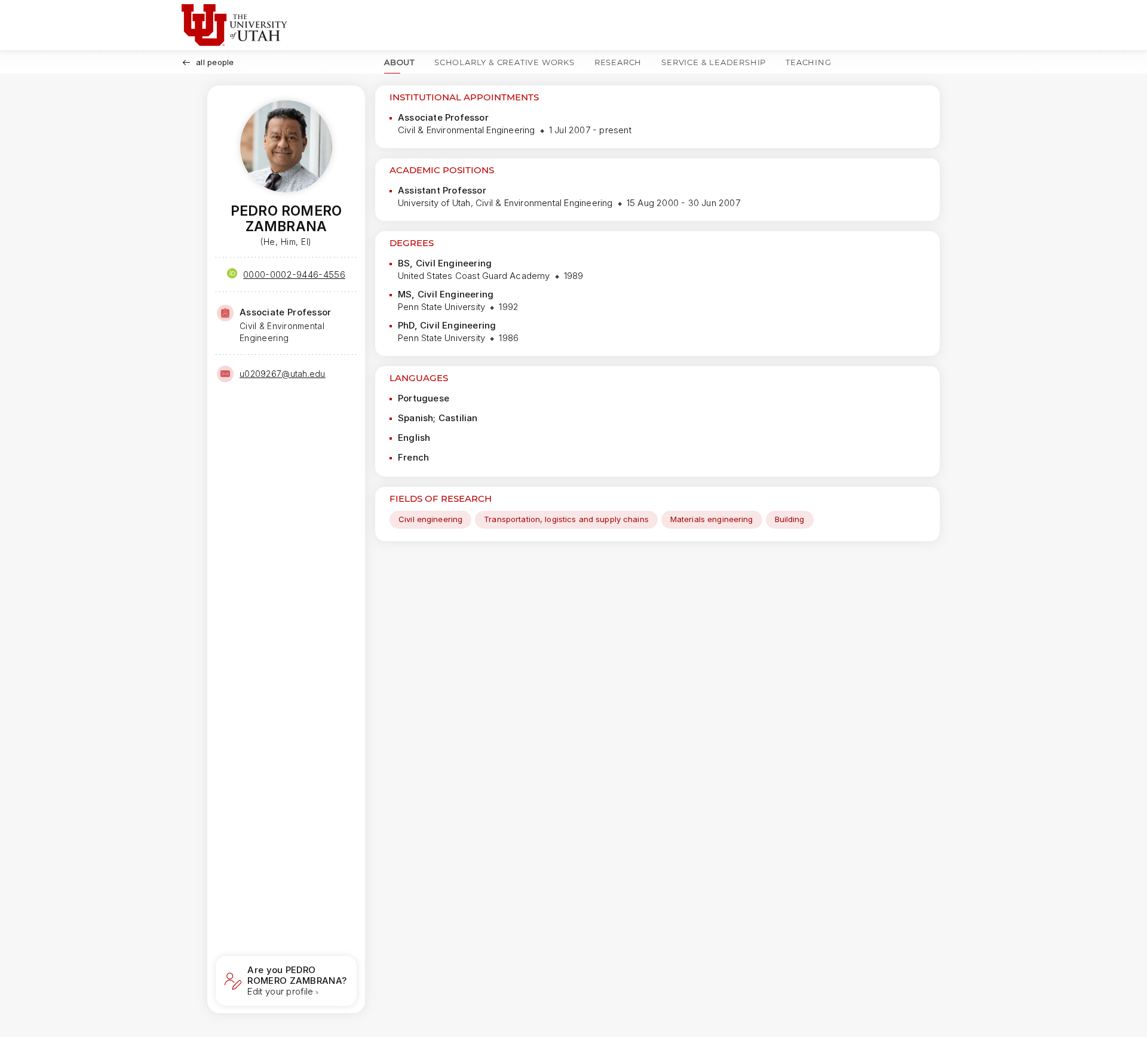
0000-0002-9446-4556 (294, 274)
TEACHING (808, 62)
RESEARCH (618, 62)
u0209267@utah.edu (283, 374)
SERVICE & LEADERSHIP (713, 62)
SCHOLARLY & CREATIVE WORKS (504, 62)
